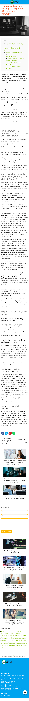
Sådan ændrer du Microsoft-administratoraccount (14, 638)
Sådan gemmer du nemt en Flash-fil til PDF (22, 441)
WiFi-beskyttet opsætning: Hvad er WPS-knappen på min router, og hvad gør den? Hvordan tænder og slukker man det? (14, 645)
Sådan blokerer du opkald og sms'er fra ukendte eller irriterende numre (7, 441)
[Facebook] (2, 433)
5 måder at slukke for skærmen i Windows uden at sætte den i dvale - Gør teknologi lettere (12, 676)
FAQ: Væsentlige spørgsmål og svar (15, 52)
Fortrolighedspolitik (5, 695)
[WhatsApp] (13, 433)
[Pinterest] (10, 433)
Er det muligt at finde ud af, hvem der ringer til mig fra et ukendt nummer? (13, 48)
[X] (6, 433)
